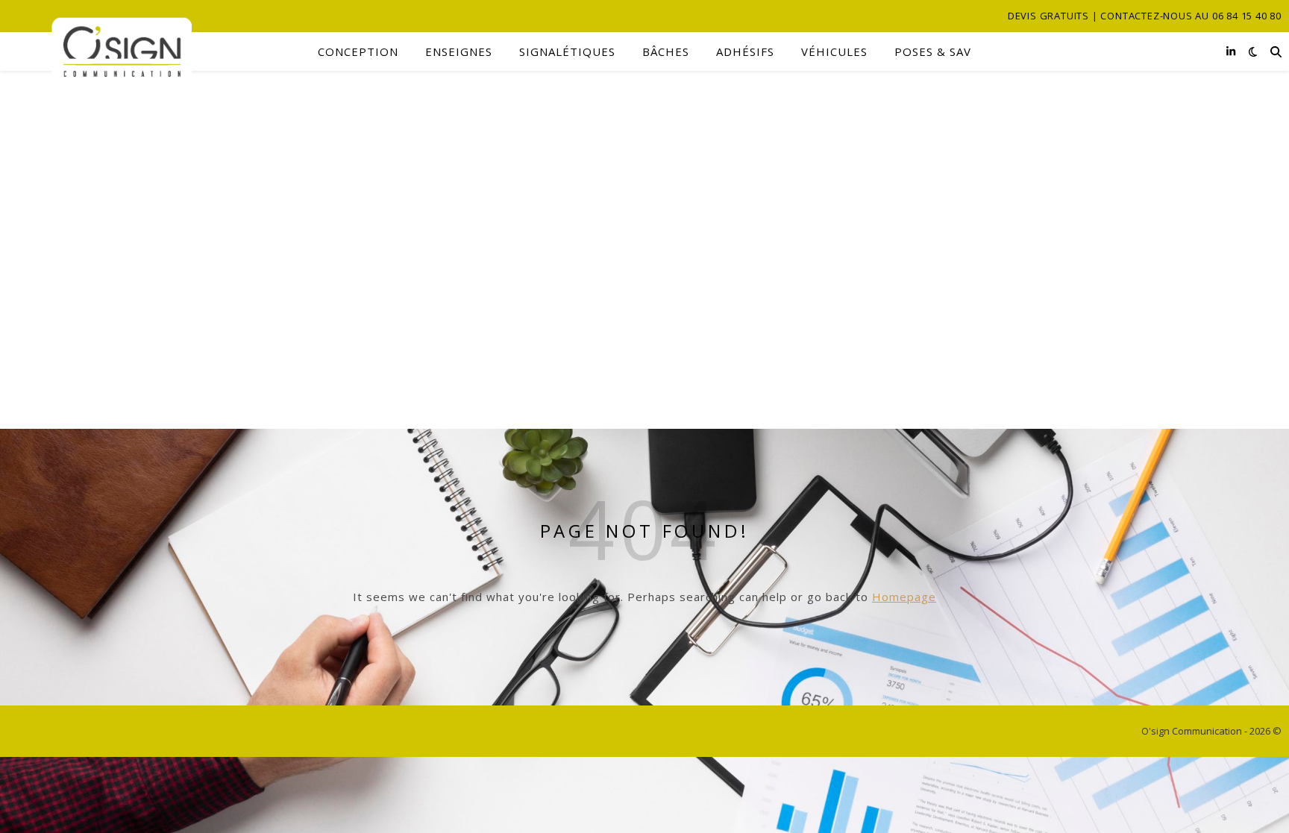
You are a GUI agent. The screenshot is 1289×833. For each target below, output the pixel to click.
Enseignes (458, 51)
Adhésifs (745, 51)
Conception (358, 51)
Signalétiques (567, 51)
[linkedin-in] (1230, 51)
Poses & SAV (932, 51)
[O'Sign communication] (99, 52)
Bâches (665, 51)
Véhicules (834, 51)
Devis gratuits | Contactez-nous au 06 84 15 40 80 (1145, 15)
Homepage (904, 596)
